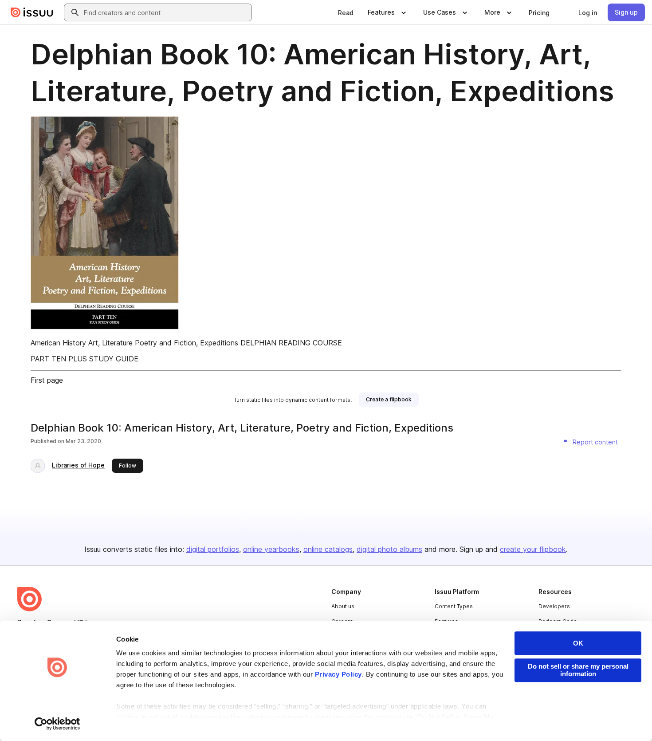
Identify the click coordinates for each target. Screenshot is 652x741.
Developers (554, 606)
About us (342, 606)
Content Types (454, 606)
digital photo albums (389, 549)
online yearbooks (271, 549)
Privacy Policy (338, 674)
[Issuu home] (32, 12)
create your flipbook (533, 549)
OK (578, 643)
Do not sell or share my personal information (578, 670)
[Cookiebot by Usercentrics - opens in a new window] (57, 723)
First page (47, 380)
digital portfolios (212, 549)
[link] (346, 12)
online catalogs (328, 549)
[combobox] (166, 12)
